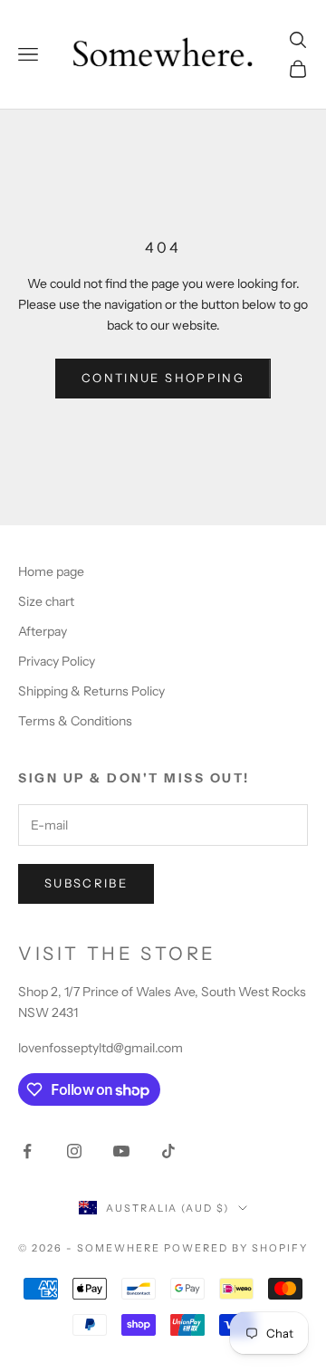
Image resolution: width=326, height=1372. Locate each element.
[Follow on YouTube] (121, 1151)
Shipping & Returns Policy (91, 691)
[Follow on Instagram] (74, 1151)
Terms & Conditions (75, 721)
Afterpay (42, 631)
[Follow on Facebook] (27, 1151)
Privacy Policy (56, 661)
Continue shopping (163, 377)
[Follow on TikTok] (168, 1151)
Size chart (46, 601)
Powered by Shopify (236, 1248)
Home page (51, 571)
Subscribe (86, 883)
